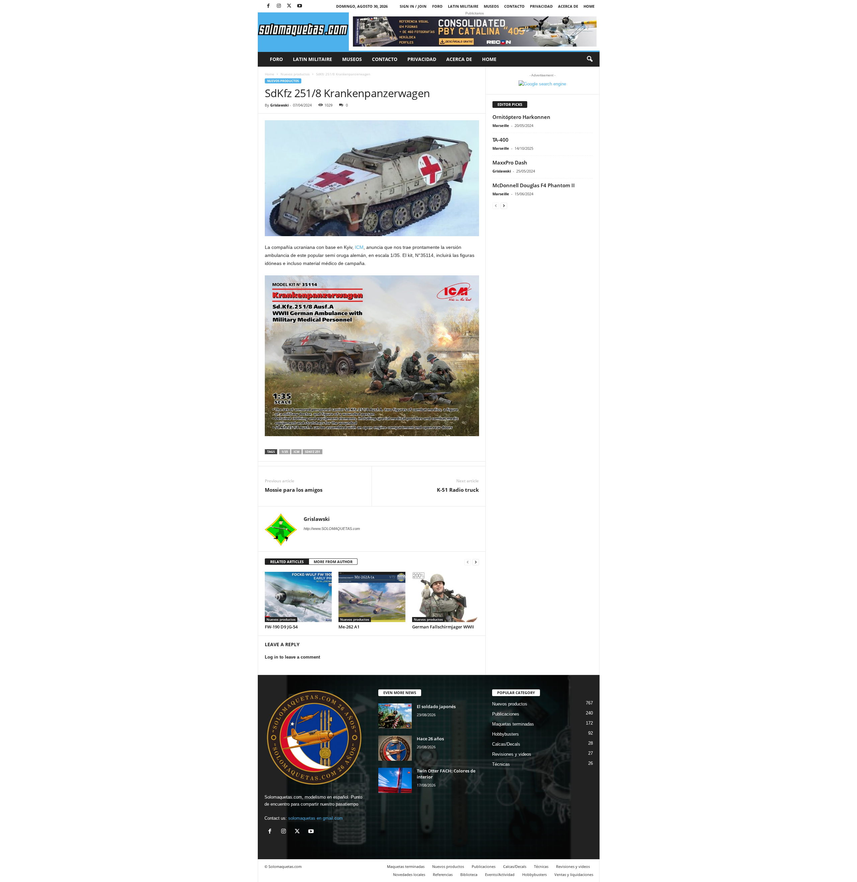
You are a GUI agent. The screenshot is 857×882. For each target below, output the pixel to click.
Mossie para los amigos (293, 489)
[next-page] (475, 561)
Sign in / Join (413, 6)
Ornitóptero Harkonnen (521, 117)
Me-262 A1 (349, 627)
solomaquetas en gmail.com (315, 818)
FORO (437, 6)
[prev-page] (467, 561)
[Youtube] (300, 6)
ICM (359, 247)
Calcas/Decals (506, 744)
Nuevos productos (295, 74)
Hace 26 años (430, 739)
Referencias (443, 874)
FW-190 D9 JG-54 (281, 627)
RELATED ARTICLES (287, 561)
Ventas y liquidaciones (573, 874)
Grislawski (279, 105)
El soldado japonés (436, 706)
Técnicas (501, 764)
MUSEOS (491, 6)
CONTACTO (514, 6)
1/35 (285, 452)
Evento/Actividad (500, 874)
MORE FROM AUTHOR (333, 561)
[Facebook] (268, 6)
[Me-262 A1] (371, 597)
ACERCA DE (568, 6)
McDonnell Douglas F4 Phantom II (533, 185)
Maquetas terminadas (513, 724)
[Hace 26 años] (395, 748)
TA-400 (500, 139)
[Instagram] (279, 6)
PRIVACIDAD (541, 6)
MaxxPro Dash (509, 162)
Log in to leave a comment (292, 657)
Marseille (500, 125)
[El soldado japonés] (395, 716)
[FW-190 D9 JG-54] (298, 597)
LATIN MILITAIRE (463, 6)
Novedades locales (409, 874)
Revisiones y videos (511, 754)
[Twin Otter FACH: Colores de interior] (395, 780)
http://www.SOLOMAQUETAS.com (332, 529)
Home (589, 6)
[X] (289, 6)
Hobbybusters (505, 734)
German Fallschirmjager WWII (443, 627)
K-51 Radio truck (458, 489)
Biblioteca (468, 874)
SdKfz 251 (312, 452)
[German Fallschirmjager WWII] (445, 597)
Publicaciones (505, 714)
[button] (589, 59)
